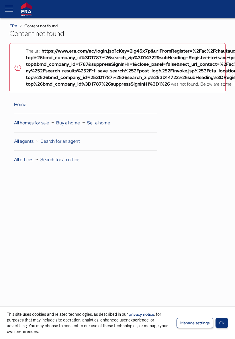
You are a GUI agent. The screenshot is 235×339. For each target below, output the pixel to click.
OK (221, 322)
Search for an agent (60, 141)
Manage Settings (194, 322)
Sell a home (98, 123)
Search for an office (59, 160)
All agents (24, 141)
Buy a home (68, 123)
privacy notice (141, 314)
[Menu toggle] (9, 9)
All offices (23, 160)
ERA (13, 25)
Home (20, 104)
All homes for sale (31, 123)
